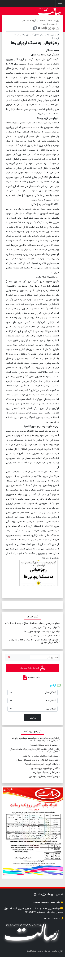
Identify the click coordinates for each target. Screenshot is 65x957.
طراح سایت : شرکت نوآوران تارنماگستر (45, 951)
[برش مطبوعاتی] (49, 28)
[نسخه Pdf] (57, 28)
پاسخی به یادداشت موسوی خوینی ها (41, 631)
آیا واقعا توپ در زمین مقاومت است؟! (42, 764)
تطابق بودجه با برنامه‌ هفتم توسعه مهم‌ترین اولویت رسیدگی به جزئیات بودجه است (35, 739)
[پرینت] (53, 28)
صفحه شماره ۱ (48, 24)
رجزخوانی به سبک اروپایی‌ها (46, 772)
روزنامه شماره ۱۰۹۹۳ (49, 20)
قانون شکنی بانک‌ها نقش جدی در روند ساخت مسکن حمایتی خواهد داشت (34, 750)
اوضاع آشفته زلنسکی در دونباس (44, 776)
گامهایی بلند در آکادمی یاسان (45, 627)
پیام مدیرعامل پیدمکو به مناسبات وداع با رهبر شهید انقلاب (32, 623)
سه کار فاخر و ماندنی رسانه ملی (44, 635)
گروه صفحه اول (29, 20)
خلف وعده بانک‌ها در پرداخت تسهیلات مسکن (37, 760)
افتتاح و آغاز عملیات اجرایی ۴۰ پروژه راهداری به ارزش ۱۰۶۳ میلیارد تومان (34, 641)
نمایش (32, 718)
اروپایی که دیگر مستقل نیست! (45, 745)
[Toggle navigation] (60, 3)
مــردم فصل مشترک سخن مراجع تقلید (41, 756)
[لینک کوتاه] (35, 28)
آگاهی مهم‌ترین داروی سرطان (45, 768)
